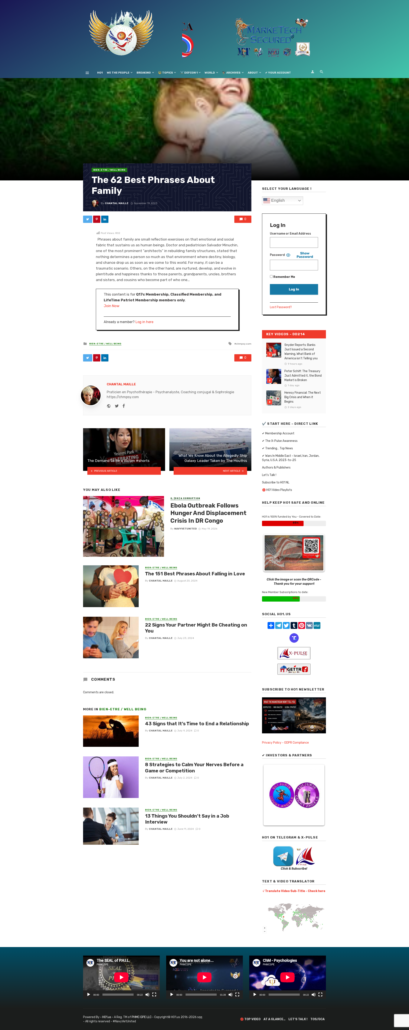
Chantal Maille (116, 203)
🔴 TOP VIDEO (250, 1019)
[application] (121, 977)
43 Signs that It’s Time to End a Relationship (197, 723)
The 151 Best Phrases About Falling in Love (195, 573)
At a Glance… (274, 1019)
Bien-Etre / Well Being (109, 170)
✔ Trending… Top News (277, 448)
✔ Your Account (278, 72)
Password (277, 255)
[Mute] (147, 994)
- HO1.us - (107, 1017)
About (253, 72)
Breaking (144, 72)
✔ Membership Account (278, 433)
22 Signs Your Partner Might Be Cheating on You (196, 628)
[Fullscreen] (154, 994)
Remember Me (284, 277)
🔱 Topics (165, 72)
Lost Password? (281, 307)
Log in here (144, 322)
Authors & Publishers (276, 467)
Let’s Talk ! (269, 475)
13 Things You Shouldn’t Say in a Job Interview (187, 819)
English (277, 200)
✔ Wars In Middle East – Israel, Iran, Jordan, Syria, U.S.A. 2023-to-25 (290, 458)
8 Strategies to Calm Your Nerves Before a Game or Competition (194, 767)
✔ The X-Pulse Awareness (280, 441)
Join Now (112, 306)
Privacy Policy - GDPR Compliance (285, 742)
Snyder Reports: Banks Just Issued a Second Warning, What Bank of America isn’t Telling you (301, 351)
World (210, 72)
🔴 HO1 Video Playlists (277, 490)
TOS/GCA (317, 1019)
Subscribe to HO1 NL (275, 482)
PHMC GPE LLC (141, 1017)
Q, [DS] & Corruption (185, 498)
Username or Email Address (290, 233)
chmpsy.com (243, 343)
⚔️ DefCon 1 (189, 72)
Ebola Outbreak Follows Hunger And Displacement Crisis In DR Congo (208, 513)
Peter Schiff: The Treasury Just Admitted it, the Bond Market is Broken (303, 375)
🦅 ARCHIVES (231, 72)
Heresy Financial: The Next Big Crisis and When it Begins (302, 397)
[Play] (88, 994)
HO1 (100, 72)
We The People (118, 72)
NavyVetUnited (185, 528)
